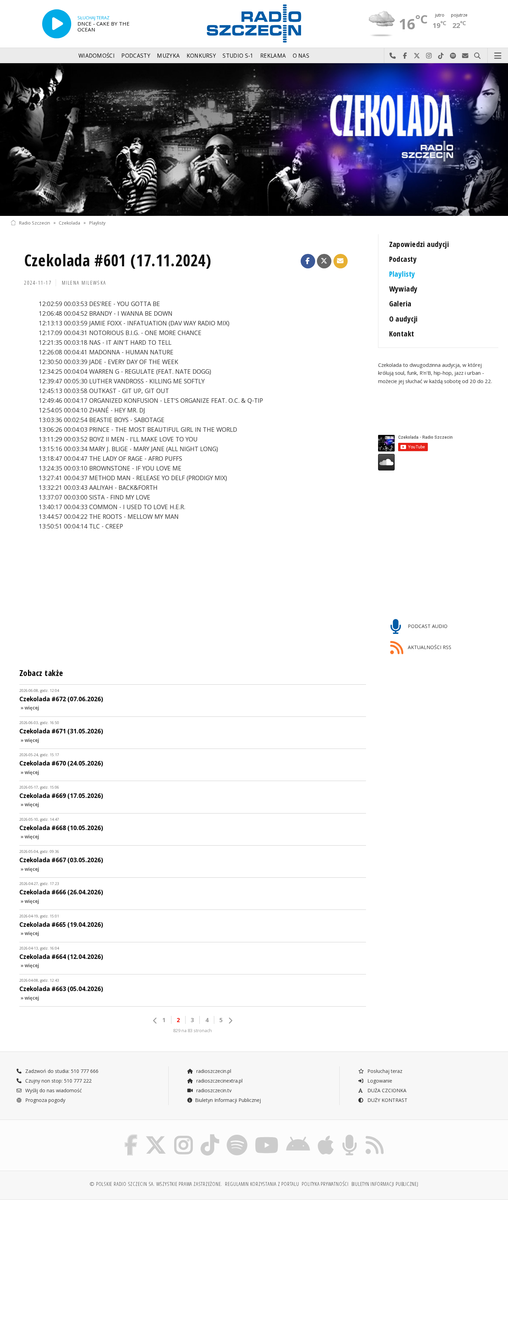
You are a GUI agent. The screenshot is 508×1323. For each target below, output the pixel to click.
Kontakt (401, 334)
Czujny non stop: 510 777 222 (58, 1080)
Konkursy (201, 55)
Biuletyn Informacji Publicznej (228, 1100)
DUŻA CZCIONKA (386, 1090)
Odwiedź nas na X (417, 56)
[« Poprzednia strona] (155, 1020)
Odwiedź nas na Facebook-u (405, 56)
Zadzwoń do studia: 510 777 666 (61, 1071)
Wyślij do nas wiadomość (465, 56)
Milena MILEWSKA (84, 282)
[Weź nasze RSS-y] (374, 1136)
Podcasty (135, 55)
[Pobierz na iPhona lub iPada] (326, 1136)
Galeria (400, 303)
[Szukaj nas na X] (155, 1136)
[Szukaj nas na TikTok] (210, 1136)
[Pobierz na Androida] (298, 1136)
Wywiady (403, 289)
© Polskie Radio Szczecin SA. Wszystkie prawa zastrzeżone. (156, 1184)
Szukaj (477, 56)
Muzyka (168, 55)
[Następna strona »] (230, 1020)
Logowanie (379, 1080)
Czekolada (69, 223)
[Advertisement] (70, 1257)
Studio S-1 (238, 55)
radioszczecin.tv (213, 1090)
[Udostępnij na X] (324, 261)
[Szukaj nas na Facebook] (131, 1136)
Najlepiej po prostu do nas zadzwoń (393, 56)
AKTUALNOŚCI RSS (428, 647)
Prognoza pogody (44, 1100)
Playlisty (97, 223)
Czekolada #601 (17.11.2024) (117, 260)
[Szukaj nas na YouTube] (267, 1136)
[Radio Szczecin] (254, 23)
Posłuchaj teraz (384, 1071)
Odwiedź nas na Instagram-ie (429, 56)
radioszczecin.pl (213, 1071)
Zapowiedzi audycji (419, 244)
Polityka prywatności (325, 1184)
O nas (301, 55)
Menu (498, 56)
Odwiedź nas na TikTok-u (441, 56)
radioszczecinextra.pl (219, 1080)
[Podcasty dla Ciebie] (349, 1136)
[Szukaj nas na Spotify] (237, 1136)
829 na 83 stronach (192, 1031)
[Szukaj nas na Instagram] (183, 1136)
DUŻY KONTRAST (386, 1100)
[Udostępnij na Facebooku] (308, 261)
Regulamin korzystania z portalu (262, 1184)
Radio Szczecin (34, 223)
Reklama (273, 55)
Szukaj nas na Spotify (453, 56)
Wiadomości (96, 55)
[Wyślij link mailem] (340, 261)
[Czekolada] (254, 139)
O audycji (403, 319)
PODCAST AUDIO (427, 626)
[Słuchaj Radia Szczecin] (56, 23)
